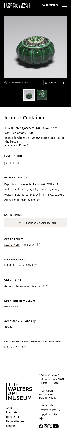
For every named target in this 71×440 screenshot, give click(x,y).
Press (9, 412)
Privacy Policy (47, 410)
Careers (11, 426)
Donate (11, 417)
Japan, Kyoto (12, 244)
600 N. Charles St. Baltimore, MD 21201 (51, 377)
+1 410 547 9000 (49, 383)
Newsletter (13, 421)
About (10, 408)
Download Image (56, 82)
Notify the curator (15, 347)
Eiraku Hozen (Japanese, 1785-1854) (27, 128)
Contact (44, 405)
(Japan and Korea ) (16, 145)
